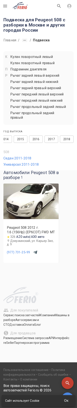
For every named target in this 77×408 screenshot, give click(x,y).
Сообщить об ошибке (53, 374)
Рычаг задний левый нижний (34, 82)
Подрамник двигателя (28, 69)
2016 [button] (36, 139)
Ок (66, 401)
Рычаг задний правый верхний (35, 88)
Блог (37, 324)
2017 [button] (51, 139)
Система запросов (35, 338)
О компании (28, 379)
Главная (9, 40)
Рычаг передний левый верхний (37, 94)
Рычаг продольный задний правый (32, 115)
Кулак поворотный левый (31, 57)
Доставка (16, 324)
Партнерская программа (31, 342)
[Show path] (24, 40)
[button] (68, 383)
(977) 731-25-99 (18, 252)
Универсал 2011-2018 (21, 164)
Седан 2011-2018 (17, 158)
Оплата (29, 324)
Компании (47, 315)
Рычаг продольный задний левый (38, 107)
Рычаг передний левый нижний (36, 100)
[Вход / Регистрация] (69, 6)
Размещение (12, 338)
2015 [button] (20, 139)
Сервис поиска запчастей (21, 315)
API (51, 338)
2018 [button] (66, 139)
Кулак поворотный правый (32, 63)
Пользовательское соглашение (26, 370)
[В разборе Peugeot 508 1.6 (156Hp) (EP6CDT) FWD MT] (31, 218)
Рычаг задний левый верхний (34, 75)
